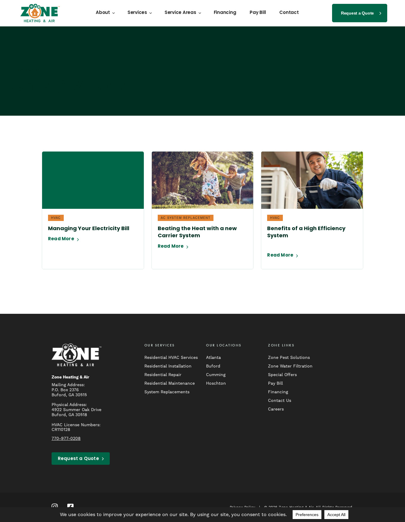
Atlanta (213, 357)
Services (137, 13)
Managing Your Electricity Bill (88, 229)
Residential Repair (162, 374)
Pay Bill (258, 13)
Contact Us (279, 400)
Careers (276, 409)
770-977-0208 (66, 438)
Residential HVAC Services (171, 357)
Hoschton (216, 383)
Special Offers (282, 374)
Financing (225, 13)
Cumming (216, 374)
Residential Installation (168, 366)
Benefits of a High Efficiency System (306, 232)
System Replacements (166, 391)
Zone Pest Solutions (289, 357)
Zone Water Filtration (290, 366)
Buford (213, 366)
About (103, 13)
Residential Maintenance (169, 383)
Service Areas (180, 13)
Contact (289, 13)
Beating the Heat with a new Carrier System (197, 232)
